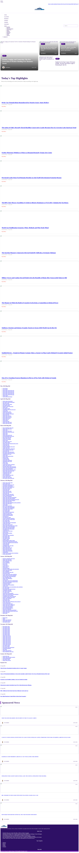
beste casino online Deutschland (8, 506)
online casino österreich (7, 598)
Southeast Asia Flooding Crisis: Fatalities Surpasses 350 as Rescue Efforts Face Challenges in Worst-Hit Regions (22, 834)
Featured (4, 846)
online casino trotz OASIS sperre (9, 519)
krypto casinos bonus (6, 476)
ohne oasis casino (6, 403)
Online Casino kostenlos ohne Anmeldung (10, 553)
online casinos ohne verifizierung (9, 448)
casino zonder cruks (6, 483)
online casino (5, 407)
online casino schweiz (7, 438)
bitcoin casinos (5, 457)
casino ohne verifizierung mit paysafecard (10, 542)
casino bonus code (6, 599)
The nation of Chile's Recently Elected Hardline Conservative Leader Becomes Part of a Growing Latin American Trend (39, 127)
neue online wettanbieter (7, 496)
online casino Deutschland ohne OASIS (10, 525)
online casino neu (6, 419)
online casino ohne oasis (7, 412)
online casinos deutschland (7, 401)
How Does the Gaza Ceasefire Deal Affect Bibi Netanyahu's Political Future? (48, 49)
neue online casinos (6, 405)
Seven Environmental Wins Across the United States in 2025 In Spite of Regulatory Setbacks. (19, 836)
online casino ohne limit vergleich (9, 498)
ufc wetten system (6, 592)
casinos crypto (5, 579)
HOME (5, 14)
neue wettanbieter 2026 (7, 577)
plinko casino (5, 455)
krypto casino (5, 564)
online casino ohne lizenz (7, 404)
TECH (8, 34)
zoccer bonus (5, 388)
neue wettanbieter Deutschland (8, 512)
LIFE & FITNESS (10, 28)
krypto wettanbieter (6, 562)
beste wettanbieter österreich (8, 607)
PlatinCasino (5, 617)
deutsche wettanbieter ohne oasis (9, 446)
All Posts (4, 842)
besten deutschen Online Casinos (9, 540)
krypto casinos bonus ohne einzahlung (10, 574)
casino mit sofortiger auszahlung (9, 518)
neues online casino (6, 521)
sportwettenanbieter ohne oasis (8, 436)
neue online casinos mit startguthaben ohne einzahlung (13, 586)
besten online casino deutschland (9, 526)
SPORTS (8, 33)
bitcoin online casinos (7, 418)
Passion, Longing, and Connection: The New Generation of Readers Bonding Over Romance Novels (17, 61)
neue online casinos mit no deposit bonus (10, 580)
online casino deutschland (7, 578)
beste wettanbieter (6, 571)
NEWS (8, 30)
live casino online (6, 587)
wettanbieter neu (6, 529)
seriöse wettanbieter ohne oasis (8, 495)
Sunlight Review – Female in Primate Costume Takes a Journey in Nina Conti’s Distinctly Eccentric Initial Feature (37, 353)
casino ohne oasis (6, 490)
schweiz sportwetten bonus (8, 603)
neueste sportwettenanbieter (8, 515)
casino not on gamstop (7, 439)
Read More (4, 106)
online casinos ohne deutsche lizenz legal (10, 611)
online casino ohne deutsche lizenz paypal (10, 443)
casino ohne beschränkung (7, 606)
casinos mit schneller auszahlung (9, 464)
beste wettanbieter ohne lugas (8, 651)
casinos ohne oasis (6, 445)
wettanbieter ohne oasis (7, 454)
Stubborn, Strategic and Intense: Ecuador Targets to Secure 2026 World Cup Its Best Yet (29, 328)
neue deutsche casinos (7, 517)
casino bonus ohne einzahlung (8, 535)
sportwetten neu (6, 516)
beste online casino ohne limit (8, 494)
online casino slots (6, 612)
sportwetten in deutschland (7, 485)
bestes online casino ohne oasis (8, 390)
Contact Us (5, 36)
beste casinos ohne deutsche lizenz (9, 589)
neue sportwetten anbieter (7, 533)
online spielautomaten (7, 658)
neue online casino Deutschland (8, 507)
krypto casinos (5, 463)
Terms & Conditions (8, 851)
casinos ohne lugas (6, 474)
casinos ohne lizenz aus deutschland (9, 522)
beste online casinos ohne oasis (8, 478)
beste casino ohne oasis (7, 437)
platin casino (5, 613)
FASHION (6, 22)
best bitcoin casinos (6, 573)
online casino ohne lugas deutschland (9, 497)
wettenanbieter (5, 551)
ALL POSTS (6, 16)
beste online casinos (6, 546)
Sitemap (13, 851)
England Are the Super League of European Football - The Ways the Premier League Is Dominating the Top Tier (65, 63)
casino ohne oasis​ (6, 444)
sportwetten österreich (7, 648)
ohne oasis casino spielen (7, 487)
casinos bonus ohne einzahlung (8, 584)
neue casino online (6, 511)
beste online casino (6, 536)
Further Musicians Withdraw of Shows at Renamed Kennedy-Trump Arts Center (27, 152)
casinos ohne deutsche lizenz (8, 456)
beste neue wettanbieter (7, 608)
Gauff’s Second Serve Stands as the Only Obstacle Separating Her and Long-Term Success (18, 838)
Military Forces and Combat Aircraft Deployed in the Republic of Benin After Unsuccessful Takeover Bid (34, 278)
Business (4, 843)
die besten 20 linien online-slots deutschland (11, 569)
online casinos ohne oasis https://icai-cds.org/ (11, 499)
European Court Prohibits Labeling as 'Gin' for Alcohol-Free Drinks (13, 679)
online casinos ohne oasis (7, 435)
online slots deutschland (7, 582)
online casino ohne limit (7, 465)
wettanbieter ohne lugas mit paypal (9, 409)
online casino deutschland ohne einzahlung (10, 594)
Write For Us (2, 851)
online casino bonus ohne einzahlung (9, 575)
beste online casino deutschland (8, 486)
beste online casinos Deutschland (9, 453)
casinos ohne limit (6, 543)
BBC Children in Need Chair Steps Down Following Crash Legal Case (14, 690)
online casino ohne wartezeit (8, 605)
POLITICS (8, 32)
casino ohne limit (6, 544)
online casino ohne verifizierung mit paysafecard (11, 601)
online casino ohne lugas (7, 560)
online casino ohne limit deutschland (9, 467)
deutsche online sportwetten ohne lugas (10, 541)
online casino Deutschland (7, 550)
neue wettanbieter (6, 561)
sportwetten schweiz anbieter (8, 593)
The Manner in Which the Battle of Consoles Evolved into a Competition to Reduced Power (30, 303)
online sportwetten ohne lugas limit (9, 469)
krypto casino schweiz (7, 554)
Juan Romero (7, 67)
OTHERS (8, 31)
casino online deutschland (7, 396)
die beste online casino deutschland (9, 576)
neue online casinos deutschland (8, 402)
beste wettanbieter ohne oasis (8, 427)
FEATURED (6, 24)
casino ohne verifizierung (7, 460)
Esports (4, 844)
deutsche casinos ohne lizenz (8, 406)
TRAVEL (8, 35)
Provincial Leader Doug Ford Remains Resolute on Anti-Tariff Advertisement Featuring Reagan (31, 177)
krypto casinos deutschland (8, 468)
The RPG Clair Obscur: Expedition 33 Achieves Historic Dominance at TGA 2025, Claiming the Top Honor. (35, 202)
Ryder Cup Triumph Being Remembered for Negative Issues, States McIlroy (25, 102)
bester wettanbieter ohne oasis (8, 413)
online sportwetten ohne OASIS (8, 527)
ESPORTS (6, 20)
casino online (5, 410)
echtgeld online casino (7, 411)
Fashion (4, 845)
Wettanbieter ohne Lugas (7, 461)
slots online (5, 649)
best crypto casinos (6, 646)
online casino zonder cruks (7, 482)
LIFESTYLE (9, 29)
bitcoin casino (5, 440)
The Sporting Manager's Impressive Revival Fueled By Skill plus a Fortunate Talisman (29, 252)
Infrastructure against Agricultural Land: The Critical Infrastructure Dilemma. (16, 685)
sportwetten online (6, 568)
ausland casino (5, 532)
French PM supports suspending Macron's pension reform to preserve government (68, 49)
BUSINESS (6, 18)
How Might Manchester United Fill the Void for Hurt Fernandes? (13, 696)
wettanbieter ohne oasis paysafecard (9, 596)
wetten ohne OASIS (6, 523)
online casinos (5, 395)
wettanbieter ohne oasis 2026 (8, 545)
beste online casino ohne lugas (8, 451)
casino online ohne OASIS (8, 508)
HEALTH (8, 27)
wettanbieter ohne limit (7, 590)
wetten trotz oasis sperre (7, 513)
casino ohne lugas (6, 421)
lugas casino (5, 563)
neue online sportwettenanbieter (8, 528)
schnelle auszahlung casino (8, 514)
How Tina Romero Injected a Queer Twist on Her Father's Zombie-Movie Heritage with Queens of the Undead (22, 837)
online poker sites (6, 414)
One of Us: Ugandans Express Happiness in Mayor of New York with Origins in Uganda (29, 378)
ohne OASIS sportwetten (7, 505)
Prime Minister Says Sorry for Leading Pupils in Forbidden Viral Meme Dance (16, 835)
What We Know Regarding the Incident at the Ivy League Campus (13, 668)
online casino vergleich (7, 415)
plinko (4, 618)
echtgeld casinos (6, 458)
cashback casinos (6, 539)
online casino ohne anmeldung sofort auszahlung (12, 502)
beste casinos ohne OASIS (7, 524)
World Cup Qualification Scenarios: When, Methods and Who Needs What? (25, 227)
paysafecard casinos (6, 583)
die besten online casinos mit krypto (9, 466)
